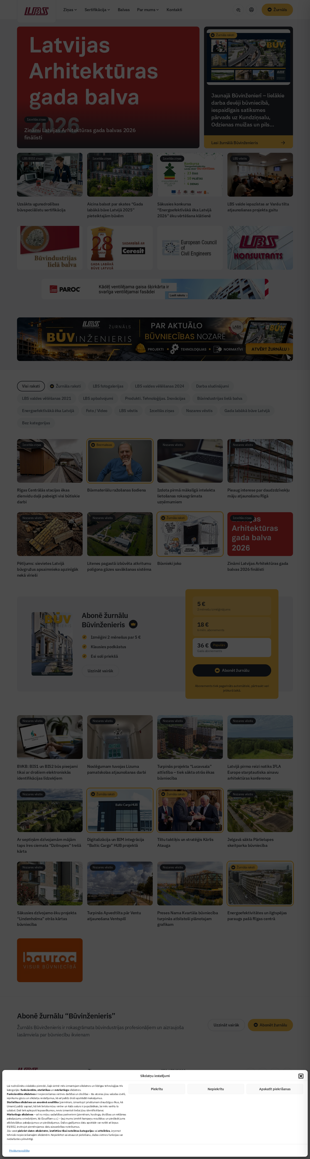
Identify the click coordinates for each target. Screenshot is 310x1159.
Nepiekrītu (216, 1089)
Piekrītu (157, 1089)
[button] (301, 1076)
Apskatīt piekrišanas (274, 1089)
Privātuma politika (19, 1150)
